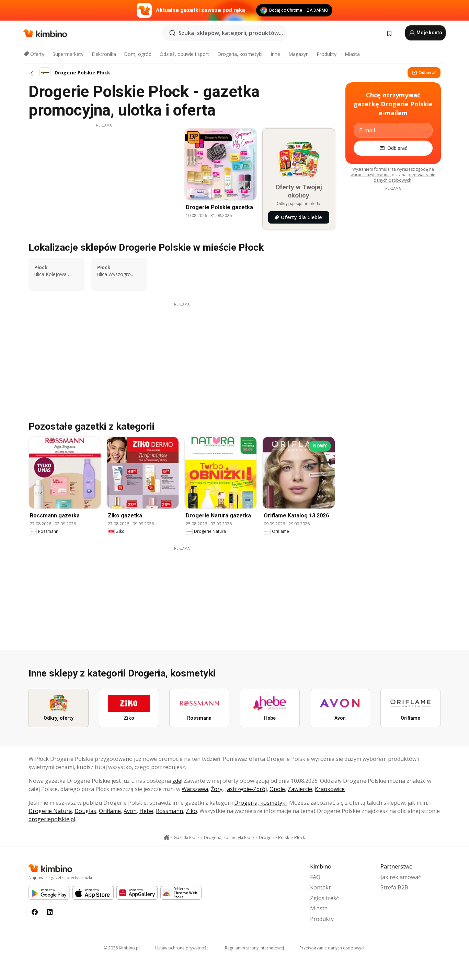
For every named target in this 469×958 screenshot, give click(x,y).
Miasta (352, 54)
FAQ (315, 877)
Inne (275, 54)
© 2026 (122, 948)
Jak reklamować (400, 877)
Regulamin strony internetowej (254, 948)
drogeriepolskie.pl (51, 819)
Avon (130, 811)
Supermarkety (68, 54)
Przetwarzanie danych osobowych (332, 948)
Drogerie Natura (50, 811)
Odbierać (427, 72)
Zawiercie (300, 789)
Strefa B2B (394, 887)
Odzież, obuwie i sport (184, 54)
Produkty (326, 54)
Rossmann (169, 811)
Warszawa (195, 789)
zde (176, 781)
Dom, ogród (137, 54)
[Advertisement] (103, 176)
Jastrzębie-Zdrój (246, 789)
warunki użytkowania (371, 175)
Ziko (191, 811)
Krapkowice (330, 789)
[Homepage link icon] (166, 837)
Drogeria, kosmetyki (239, 54)
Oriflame (110, 811)
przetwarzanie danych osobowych (404, 177)
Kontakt (320, 887)
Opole (277, 789)
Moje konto (428, 32)
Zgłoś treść (324, 898)
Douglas (85, 811)
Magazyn (298, 54)
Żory (216, 789)
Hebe (146, 811)
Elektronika (104, 54)
